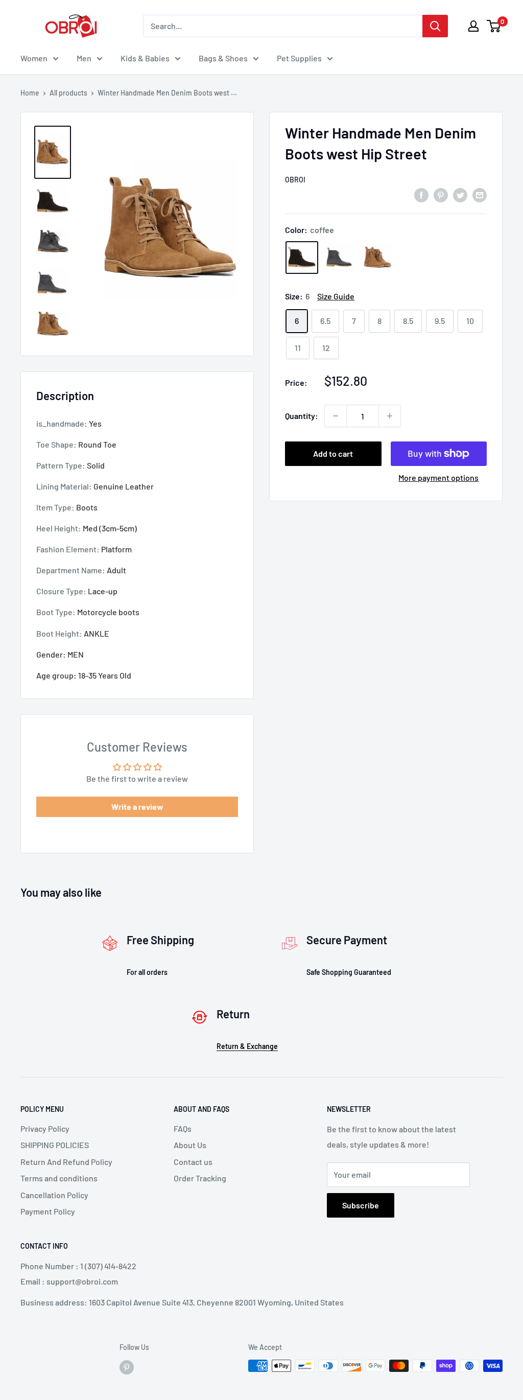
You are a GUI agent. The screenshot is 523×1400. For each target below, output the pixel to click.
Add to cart (333, 453)
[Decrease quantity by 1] (335, 416)
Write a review (137, 806)
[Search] (435, 26)
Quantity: (301, 416)
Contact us (193, 1161)
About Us (190, 1145)
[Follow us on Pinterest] (127, 1367)
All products (68, 92)
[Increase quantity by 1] (389, 416)
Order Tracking (200, 1178)
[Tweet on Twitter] (460, 194)
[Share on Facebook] (421, 194)
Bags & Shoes (223, 58)
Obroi (295, 179)
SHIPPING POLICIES (54, 1145)
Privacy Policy (44, 1128)
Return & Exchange (247, 1046)
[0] (494, 26)
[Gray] (339, 257)
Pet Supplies (299, 58)
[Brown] (377, 257)
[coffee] (302, 257)
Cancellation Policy (54, 1195)
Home (29, 92)
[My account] (473, 26)
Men (84, 58)
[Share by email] (479, 194)
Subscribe (360, 1205)
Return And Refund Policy (66, 1161)
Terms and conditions (59, 1178)
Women (33, 58)
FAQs (183, 1128)
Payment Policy (47, 1211)
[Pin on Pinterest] (441, 194)
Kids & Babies (145, 58)
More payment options (438, 477)
